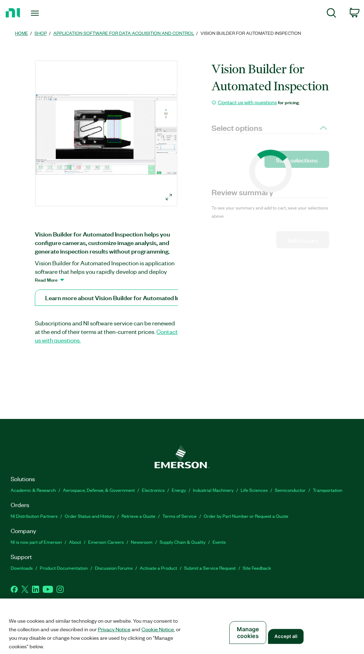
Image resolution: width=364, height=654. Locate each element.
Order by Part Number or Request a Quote (246, 515)
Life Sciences (254, 489)
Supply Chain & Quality (182, 541)
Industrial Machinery (213, 489)
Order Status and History (89, 515)
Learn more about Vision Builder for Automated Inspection (124, 297)
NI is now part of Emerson (36, 541)
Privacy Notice (114, 629)
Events (219, 541)
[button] (107, 134)
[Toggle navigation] (47, 13)
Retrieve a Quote (138, 515)
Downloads (22, 567)
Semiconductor (290, 489)
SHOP (40, 33)
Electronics (153, 489)
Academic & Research (33, 489)
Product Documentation (64, 567)
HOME (21, 33)
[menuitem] (331, 14)
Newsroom (141, 541)
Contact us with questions (247, 102)
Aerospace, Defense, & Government (99, 489)
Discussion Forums (114, 567)
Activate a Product (158, 567)
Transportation (327, 489)
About (75, 541)
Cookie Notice (157, 629)
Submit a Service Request (210, 567)
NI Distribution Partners (34, 515)
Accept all (285, 636)
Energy (179, 489)
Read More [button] (46, 279)
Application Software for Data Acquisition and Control (123, 33)
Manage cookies (248, 632)
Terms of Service (179, 515)
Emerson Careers (106, 541)
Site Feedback (257, 567)
